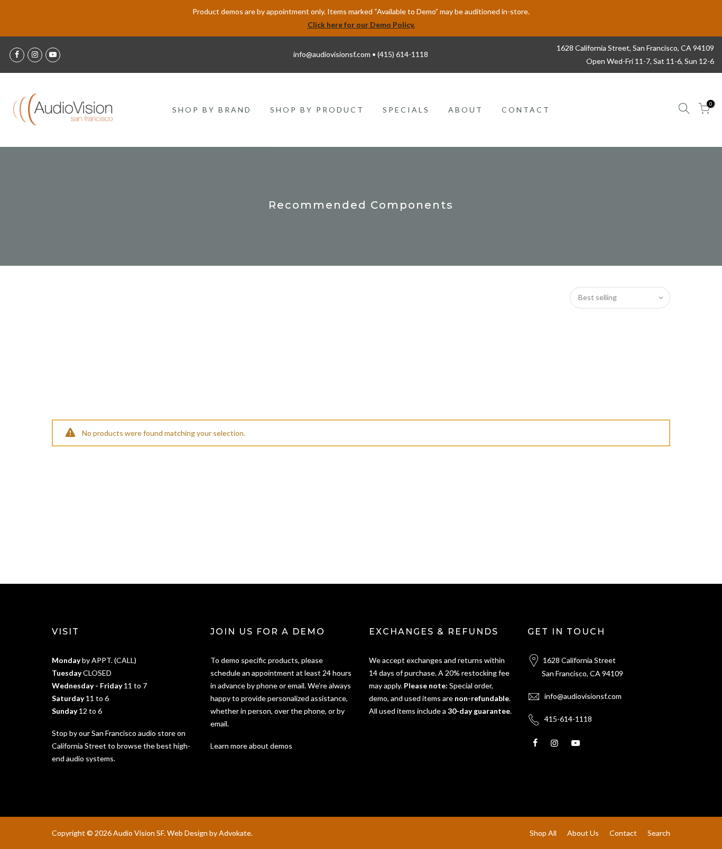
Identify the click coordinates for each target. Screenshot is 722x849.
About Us (583, 832)
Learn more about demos (251, 745)
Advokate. (236, 832)
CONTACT (526, 109)
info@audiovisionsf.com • (335, 54)
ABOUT (465, 109)
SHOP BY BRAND (212, 109)
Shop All (543, 832)
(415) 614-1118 (402, 54)
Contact (623, 832)
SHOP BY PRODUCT (317, 109)
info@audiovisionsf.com (583, 696)
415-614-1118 (568, 718)
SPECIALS (406, 109)
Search (658, 832)
